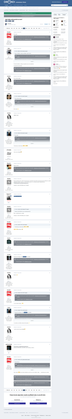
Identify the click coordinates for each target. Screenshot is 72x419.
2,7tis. (9, 158)
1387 (29, 28)
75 (9, 352)
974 (9, 187)
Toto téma (63, 5)
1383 (19, 28)
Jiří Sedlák (9, 149)
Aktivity (11, 5)
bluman (24, 51)
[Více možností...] (50, 32)
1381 (14, 28)
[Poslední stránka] (41, 28)
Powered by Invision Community (36, 417)
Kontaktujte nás (42, 415)
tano (64, 23)
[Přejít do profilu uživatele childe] (9, 97)
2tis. (9, 202)
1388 (31, 28)
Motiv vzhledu (27, 415)
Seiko (15, 24)
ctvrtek (8, 254)
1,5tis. (9, 84)
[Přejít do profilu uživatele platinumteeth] (9, 348)
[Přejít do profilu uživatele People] (6, 24)
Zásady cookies (48, 415)
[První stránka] (5, 28)
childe (8, 93)
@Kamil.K (24, 256)
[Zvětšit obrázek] (21, 346)
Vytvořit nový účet (17, 403)
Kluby (5, 7)
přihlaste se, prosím (28, 39)
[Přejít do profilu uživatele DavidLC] (9, 35)
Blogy (16, 7)
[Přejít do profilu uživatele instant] (54, 25)
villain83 (57, 20)
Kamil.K (9, 76)
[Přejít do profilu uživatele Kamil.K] (9, 79)
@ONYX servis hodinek (17, 196)
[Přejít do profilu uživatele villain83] (54, 21)
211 (9, 138)
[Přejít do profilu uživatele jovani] (62, 21)
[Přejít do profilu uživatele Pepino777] (9, 197)
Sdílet (42, 24)
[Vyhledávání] (67, 5)
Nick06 (8, 178)
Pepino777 (9, 194)
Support (25, 5)
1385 (24, 28)
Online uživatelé (25, 7)
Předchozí (8, 28)
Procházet (6, 5)
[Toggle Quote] (15, 51)
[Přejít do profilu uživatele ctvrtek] (9, 258)
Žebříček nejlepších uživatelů (33, 7)
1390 (36, 28)
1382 (16, 28)
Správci (20, 7)
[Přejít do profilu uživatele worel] (9, 134)
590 (9, 246)
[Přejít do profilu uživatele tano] (62, 25)
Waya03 (9, 163)
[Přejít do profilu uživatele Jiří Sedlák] (9, 153)
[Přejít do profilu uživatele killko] (9, 52)
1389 (34, 28)
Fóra (8, 7)
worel (9, 130)
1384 (21, 28)
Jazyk (22, 415)
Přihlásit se (38, 403)
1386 (26, 28)
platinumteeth (9, 344)
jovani (64, 20)
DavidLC (9, 32)
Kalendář (12, 7)
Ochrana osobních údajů (35, 415)
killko (9, 48)
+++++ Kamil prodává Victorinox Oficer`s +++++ (28, 13)
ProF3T (8, 238)
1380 (11, 28)
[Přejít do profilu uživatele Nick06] (9, 182)
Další (39, 28)
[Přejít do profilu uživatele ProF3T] (9, 241)
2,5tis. (9, 171)
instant (57, 23)
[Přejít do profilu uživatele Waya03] (9, 167)
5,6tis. (9, 40)
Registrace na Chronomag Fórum (39, 36)
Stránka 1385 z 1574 (46, 28)
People (10, 23)
